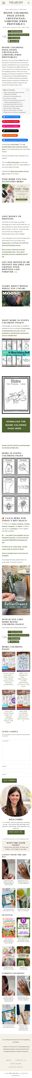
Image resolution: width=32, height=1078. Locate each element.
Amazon (14, 524)
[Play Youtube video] (16, 298)
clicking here (6, 243)
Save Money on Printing (10, 98)
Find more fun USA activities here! (12, 96)
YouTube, (27, 524)
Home (7, 9)
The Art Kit (7, 27)
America (4, 151)
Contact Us (21, 1060)
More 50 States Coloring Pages (12, 108)
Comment (6, 741)
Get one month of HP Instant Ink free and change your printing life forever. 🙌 (14, 101)
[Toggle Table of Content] (26, 90)
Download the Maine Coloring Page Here (16, 425)
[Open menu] (4, 3)
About (9, 1060)
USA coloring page (13, 162)
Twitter (20, 526)
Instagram (11, 526)
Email (5, 774)
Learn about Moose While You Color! (13, 104)
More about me (15, 832)
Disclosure (16, 1063)
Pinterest (5, 526)
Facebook (20, 524)
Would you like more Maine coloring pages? (15, 112)
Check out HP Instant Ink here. (11, 245)
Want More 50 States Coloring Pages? (13, 106)
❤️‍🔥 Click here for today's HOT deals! (13, 110)
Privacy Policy (16, 1067)
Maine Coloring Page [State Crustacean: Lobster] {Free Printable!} (14, 93)
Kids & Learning (14, 9)
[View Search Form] (28, 2)
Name (5, 766)
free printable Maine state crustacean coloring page (15, 147)
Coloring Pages (22, 9)
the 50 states (15, 144)
